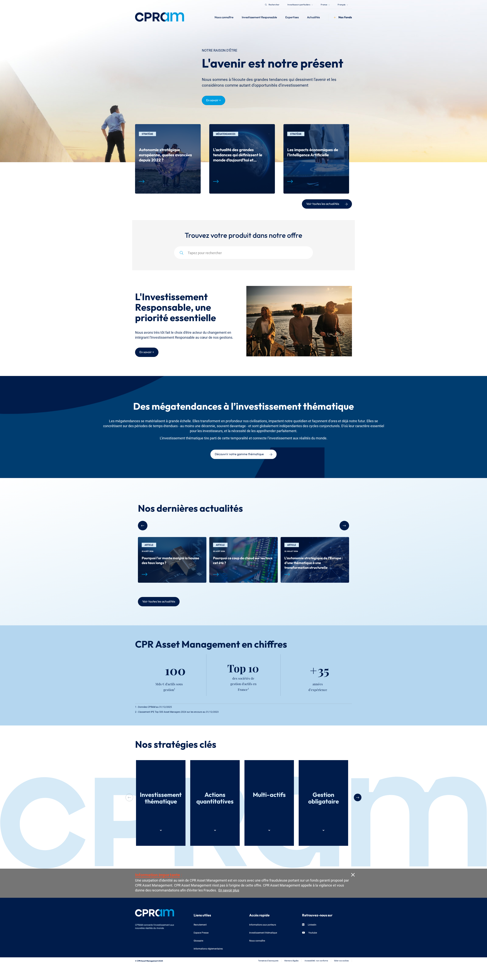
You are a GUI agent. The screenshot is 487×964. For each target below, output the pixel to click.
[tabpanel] (168, 159)
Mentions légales (291, 960)
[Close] (353, 874)
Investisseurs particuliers (299, 4)
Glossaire (198, 940)
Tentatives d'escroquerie (268, 960)
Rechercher (274, 4)
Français (342, 4)
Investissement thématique (263, 932)
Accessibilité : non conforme (316, 960)
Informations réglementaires (208, 948)
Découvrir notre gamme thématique (239, 453)
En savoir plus (228, 889)
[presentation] (357, 797)
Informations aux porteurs (262, 924)
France (324, 4)
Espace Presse (201, 932)
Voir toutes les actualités (322, 203)
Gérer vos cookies (341, 960)
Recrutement (200, 924)
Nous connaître (257, 940)
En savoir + (213, 99)
